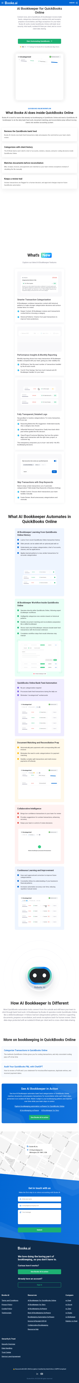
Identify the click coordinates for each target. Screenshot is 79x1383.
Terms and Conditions (10, 1300)
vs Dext (68, 1300)
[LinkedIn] (37, 1374)
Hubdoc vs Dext (71, 1321)
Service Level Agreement (11, 1356)
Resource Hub (33, 1329)
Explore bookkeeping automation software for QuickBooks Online (39, 1106)
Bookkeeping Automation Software (41, 1317)
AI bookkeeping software (29, 1110)
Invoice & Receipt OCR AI (37, 1321)
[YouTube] (42, 1374)
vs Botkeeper (70, 1317)
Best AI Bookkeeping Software (39, 1313)
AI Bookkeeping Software (37, 1309)
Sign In (71, 3)
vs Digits (69, 1313)
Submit (39, 1230)
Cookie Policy (7, 1309)
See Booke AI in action (39, 1272)
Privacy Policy (7, 1304)
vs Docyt (69, 1304)
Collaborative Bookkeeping (38, 1325)
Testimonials (6, 1313)
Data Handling (7, 1348)
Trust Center (6, 1352)
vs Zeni (68, 1309)
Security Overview (8, 1344)
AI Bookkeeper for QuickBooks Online (42, 1300)
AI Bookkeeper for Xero (50, 1110)
